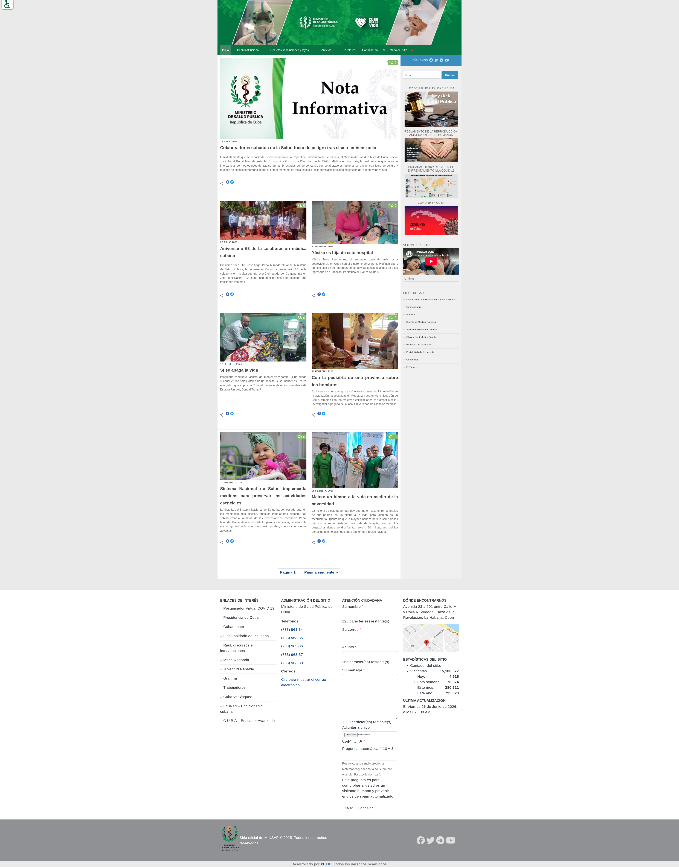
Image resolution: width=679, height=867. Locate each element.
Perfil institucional (248, 50)
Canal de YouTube (374, 50)
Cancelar (365, 808)
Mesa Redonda (236, 660)
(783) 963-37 (292, 655)
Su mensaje (352, 670)
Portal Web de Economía (420, 352)
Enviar (348, 807)
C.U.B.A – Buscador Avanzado (249, 721)
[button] (7, 4)
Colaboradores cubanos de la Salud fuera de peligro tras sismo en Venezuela (298, 147)
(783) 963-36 (292, 646)
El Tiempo (411, 367)
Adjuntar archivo (356, 727)
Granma (230, 678)
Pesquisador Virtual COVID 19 (248, 608)
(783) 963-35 (292, 638)
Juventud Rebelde (238, 669)
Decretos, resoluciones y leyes (289, 50)
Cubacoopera (414, 306)
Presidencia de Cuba (241, 617)
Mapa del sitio (398, 50)
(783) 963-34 (292, 629)
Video (409, 279)
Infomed (411, 314)
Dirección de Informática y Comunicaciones (430, 299)
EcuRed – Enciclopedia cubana (241, 708)
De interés (349, 50)
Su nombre (351, 606)
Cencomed (412, 359)
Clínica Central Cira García (421, 337)
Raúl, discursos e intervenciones (236, 648)
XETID (326, 864)
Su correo (350, 629)
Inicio (225, 50)
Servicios (326, 50)
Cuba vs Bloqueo (237, 697)
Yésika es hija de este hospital (343, 252)
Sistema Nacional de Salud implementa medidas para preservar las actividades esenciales (263, 495)
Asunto (348, 647)
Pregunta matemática (360, 748)
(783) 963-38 (292, 663)
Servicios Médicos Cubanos (421, 329)
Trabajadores (234, 687)
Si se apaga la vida (239, 370)
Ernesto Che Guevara (418, 344)
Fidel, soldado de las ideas (246, 636)
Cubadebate (233, 627)
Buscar (450, 75)
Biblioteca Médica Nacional (421, 322)
